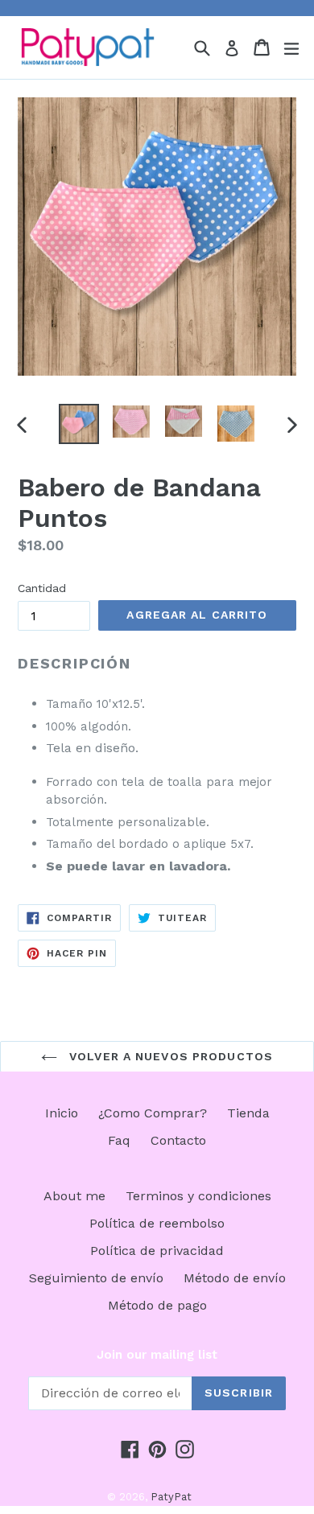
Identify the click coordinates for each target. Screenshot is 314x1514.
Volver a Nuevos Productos (169, 1056)
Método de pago (157, 1305)
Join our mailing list (157, 1354)
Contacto (178, 1140)
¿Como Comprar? (152, 1113)
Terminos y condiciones (198, 1195)
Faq (119, 1140)
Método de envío (235, 1278)
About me (74, 1195)
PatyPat (171, 1497)
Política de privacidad (157, 1250)
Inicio (61, 1113)
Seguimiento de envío (96, 1278)
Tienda (248, 1113)
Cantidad (42, 588)
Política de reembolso (157, 1223)
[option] (78, 424)
